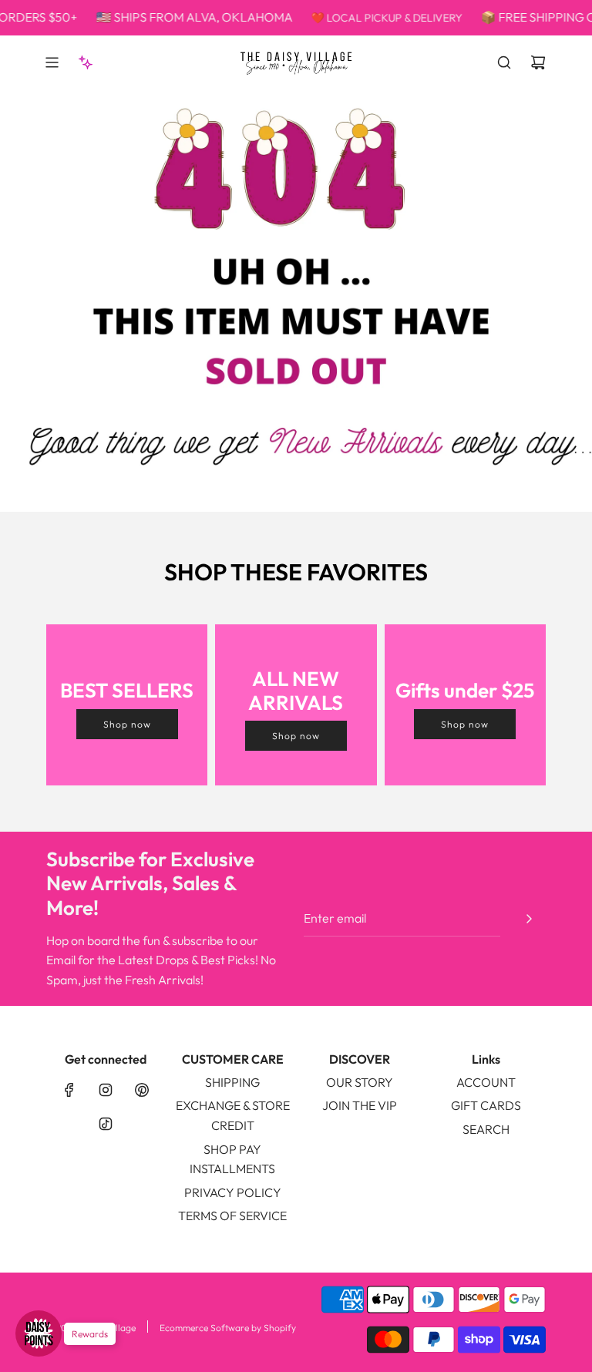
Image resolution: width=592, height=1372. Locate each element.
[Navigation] (52, 62)
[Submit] (529, 919)
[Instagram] (106, 1090)
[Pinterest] (142, 1090)
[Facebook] (69, 1090)
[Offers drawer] (86, 62)
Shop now (127, 724)
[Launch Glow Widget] (38, 1333)
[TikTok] (106, 1124)
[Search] (504, 62)
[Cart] (538, 62)
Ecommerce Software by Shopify (228, 1327)
